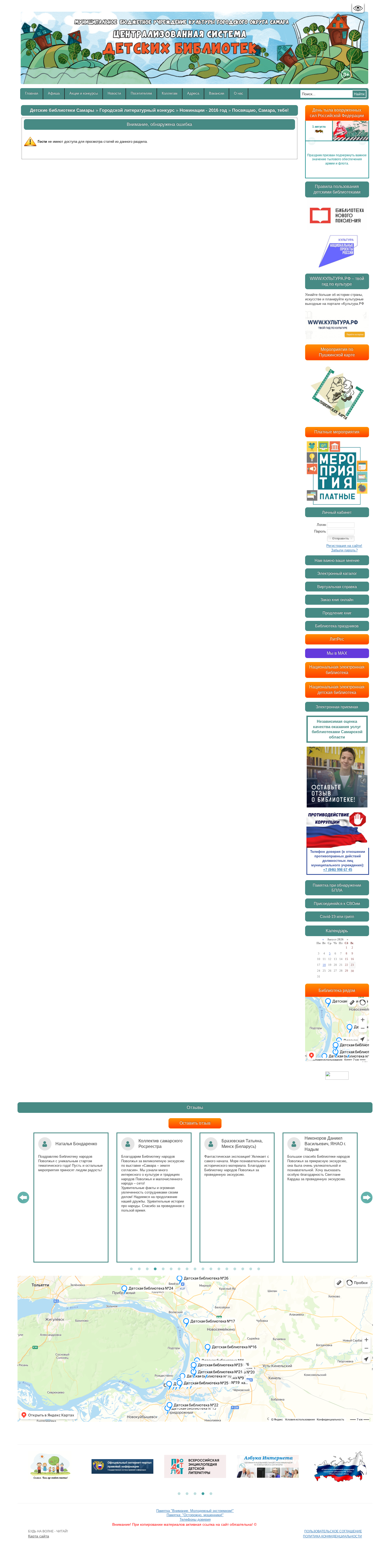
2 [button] (139, 1269)
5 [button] (163, 1269)
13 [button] (226, 1269)
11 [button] (211, 1269)
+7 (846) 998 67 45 (337, 870)
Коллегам (169, 93)
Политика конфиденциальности (332, 1536)
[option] (337, 141)
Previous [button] (312, 141)
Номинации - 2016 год (203, 110)
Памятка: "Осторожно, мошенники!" (195, 1515)
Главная (31, 93)
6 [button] (171, 1269)
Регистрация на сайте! (344, 546)
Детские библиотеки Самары (62, 110)
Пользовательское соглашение (333, 1531)
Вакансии (216, 93)
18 (324, 964)
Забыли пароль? (344, 550)
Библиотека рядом (337, 990)
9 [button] (195, 1269)
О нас (238, 93)
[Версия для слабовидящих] (358, 8)
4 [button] (155, 1269)
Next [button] (362, 141)
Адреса (193, 93)
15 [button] (242, 1269)
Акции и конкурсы (84, 93)
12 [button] (219, 1269)
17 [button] (258, 1269)
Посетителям (141, 93)
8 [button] (187, 1269)
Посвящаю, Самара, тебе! (260, 110)
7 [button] (179, 1269)
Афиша (54, 93)
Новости (114, 93)
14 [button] (234, 1269)
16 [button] (250, 1269)
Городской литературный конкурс (137, 110)
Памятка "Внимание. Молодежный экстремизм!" (195, 1511)
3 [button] (147, 1269)
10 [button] (203, 1269)
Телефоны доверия (195, 1519)
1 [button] (131, 1269)
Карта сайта (38, 1536)
